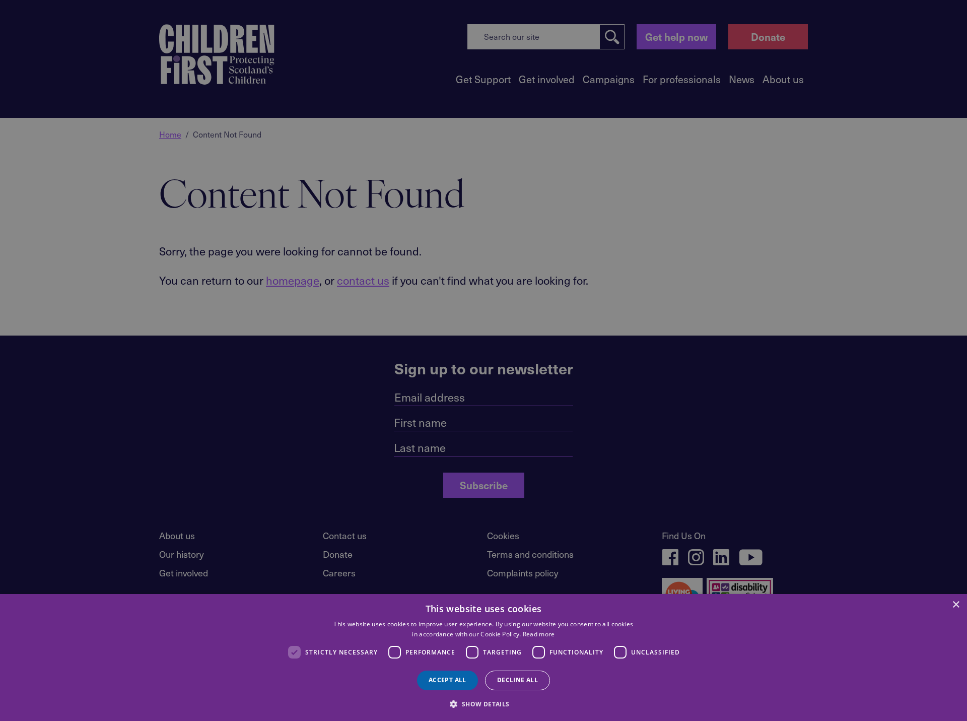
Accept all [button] (447, 680)
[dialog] (483, 657)
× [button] (955, 605)
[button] (483, 703)
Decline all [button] (517, 680)
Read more (539, 634)
